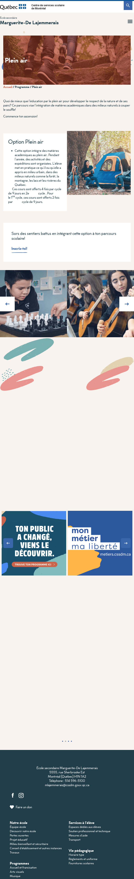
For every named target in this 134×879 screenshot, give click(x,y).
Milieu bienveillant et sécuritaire (29, 844)
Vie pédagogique (81, 850)
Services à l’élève (81, 822)
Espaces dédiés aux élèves (85, 827)
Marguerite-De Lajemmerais (29, 22)
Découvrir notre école (23, 831)
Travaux (14, 852)
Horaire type (76, 855)
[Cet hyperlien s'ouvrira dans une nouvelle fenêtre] (13, 7)
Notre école (18, 822)
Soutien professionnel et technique (89, 831)
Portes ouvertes (19, 835)
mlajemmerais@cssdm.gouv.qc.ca (67, 785)
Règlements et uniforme (83, 859)
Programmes (19, 863)
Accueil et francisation (23, 867)
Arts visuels (17, 872)
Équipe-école (18, 827)
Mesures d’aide (78, 835)
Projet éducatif (18, 840)
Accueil (7, 87)
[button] (130, 21)
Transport (74, 840)
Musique (15, 876)
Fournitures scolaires (81, 863)
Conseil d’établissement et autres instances (36, 848)
